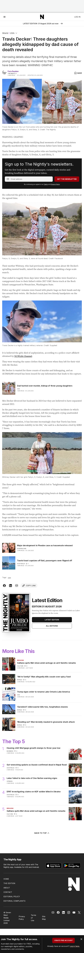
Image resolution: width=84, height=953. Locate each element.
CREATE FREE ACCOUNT (63, 940)
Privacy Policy (55, 184)
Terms (46, 184)
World (5, 33)
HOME (6, 879)
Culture (20, 666)
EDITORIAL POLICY (12, 896)
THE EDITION (9, 883)
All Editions (52, 626)
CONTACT (8, 892)
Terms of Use (33, 918)
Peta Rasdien (13, 71)
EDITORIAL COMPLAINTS (14, 901)
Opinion (9, 781)
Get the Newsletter (67, 179)
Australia (21, 563)
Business (10, 751)
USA (12, 33)
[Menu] (4, 16)
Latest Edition (52, 620)
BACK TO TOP (40, 833)
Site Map (44, 917)
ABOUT (7, 888)
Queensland (21, 548)
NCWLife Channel (23, 356)
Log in (77, 17)
